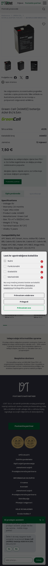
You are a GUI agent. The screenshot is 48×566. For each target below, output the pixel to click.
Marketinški (13, 277)
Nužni (10, 261)
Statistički (12, 271)
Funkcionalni (14, 266)
